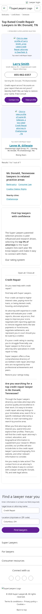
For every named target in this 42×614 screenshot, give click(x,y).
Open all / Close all (26, 273)
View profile (31, 100)
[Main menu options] (4, 8)
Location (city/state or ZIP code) (16, 517)
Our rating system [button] (15, 259)
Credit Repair (15, 14)
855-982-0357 (22, 74)
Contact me (14, 100)
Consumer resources (13, 560)
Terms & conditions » (14, 601)
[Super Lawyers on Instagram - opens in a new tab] (17, 578)
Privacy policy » (30, 601)
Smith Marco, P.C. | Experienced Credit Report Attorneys (21, 68)
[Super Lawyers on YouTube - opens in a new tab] (24, 578)
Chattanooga (12, 199)
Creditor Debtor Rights (16, 189)
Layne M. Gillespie (21, 145)
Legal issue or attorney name (14, 506)
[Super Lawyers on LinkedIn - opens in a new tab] (30, 578)
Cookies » (21, 604)
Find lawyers (20, 529)
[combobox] (20, 510)
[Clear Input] (36, 510)
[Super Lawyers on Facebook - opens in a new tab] (11, 578)
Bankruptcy (5, 14)
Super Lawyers (10, 542)
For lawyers (8, 551)
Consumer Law (25, 184)
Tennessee (25, 14)
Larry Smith (21, 64)
